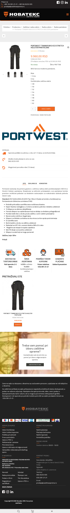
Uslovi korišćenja (8, 430)
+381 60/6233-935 (25, 4)
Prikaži (4, 239)
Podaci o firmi (7, 478)
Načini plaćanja (41, 430)
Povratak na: (41, 115)
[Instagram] (7, 491)
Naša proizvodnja (8, 475)
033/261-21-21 (8, 398)
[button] (68, 47)
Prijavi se (4, 2)
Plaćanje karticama (43, 432)
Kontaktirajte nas (35, 364)
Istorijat (21, 472)
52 (33, 89)
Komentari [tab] (43, 183)
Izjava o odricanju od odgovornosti (14, 447)
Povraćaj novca (7, 445)
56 (33, 95)
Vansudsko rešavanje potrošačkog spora (14, 451)
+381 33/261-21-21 (10, 4)
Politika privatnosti (9, 435)
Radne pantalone (60, 27)
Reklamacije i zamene (10, 442)
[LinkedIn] (11, 491)
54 (33, 92)
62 (33, 103)
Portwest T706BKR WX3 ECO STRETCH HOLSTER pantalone (18, 314)
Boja (32, 73)
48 (33, 84)
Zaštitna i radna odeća (31, 27)
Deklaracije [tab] (32, 183)
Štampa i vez (22, 475)
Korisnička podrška (43, 437)
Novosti (5, 472)
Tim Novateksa (23, 478)
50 (33, 87)
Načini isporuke (42, 435)
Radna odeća (46, 27)
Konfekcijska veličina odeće (41, 81)
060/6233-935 (41, 475)
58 (33, 98)
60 (33, 100)
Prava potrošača (8, 437)
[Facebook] (3, 491)
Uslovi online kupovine (10, 432)
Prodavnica (16, 27)
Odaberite (18, 324)
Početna (6, 27)
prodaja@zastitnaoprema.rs (14, 6)
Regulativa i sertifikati (6, 482)
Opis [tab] (24, 183)
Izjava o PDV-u (7, 440)
